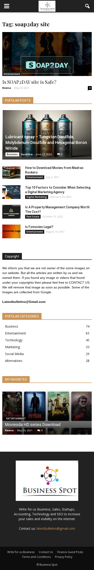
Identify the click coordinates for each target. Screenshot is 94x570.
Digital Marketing (36, 196)
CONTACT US (79, 282)
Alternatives (13, 360)
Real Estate (32, 216)
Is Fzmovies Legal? (39, 227)
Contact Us (46, 552)
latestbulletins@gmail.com (56, 528)
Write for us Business (20, 552)
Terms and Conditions (36, 557)
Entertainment (12, 74)
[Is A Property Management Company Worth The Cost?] (11, 212)
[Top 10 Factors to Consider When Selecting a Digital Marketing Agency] (11, 192)
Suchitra (27, 154)
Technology (13, 340)
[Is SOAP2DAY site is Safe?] (47, 54)
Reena (6, 88)
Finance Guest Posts (70, 552)
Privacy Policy (63, 557)
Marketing (12, 347)
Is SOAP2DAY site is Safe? (29, 82)
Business (12, 154)
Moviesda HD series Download (32, 424)
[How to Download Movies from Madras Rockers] (11, 172)
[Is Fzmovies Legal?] (11, 231)
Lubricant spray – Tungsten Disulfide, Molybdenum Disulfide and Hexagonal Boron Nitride (46, 142)
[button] (87, 6)
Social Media (14, 354)
